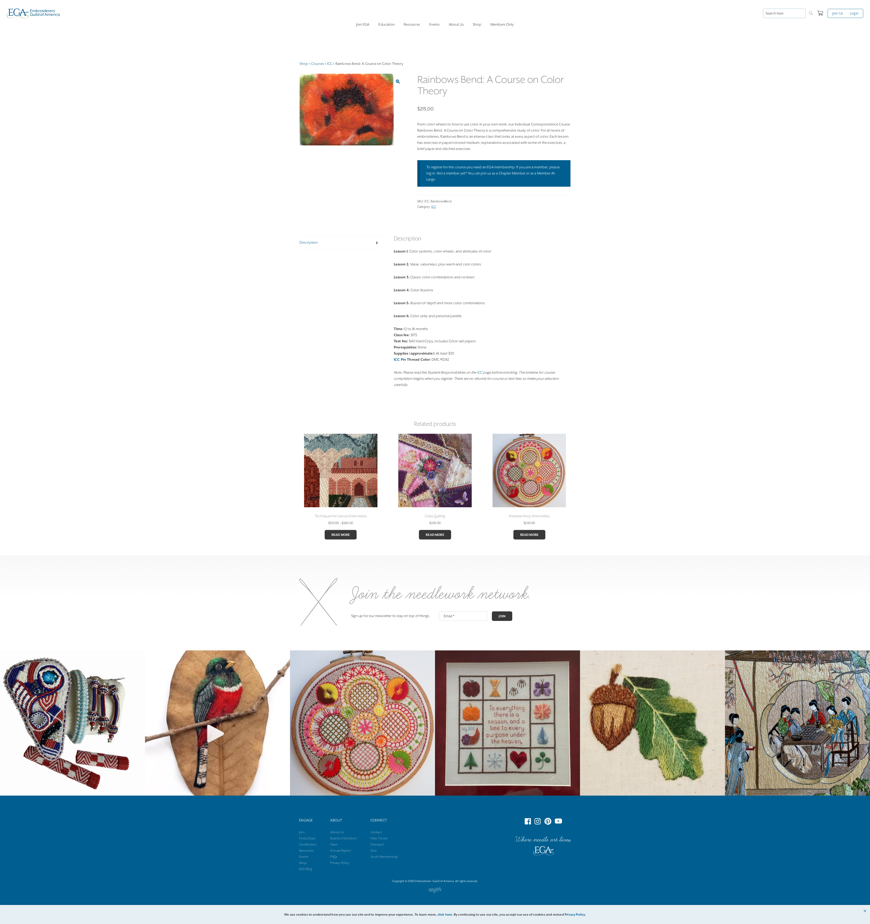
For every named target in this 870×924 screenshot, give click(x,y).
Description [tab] (309, 242)
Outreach (377, 844)
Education (386, 24)
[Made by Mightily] (435, 891)
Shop (477, 24)
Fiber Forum (379, 838)
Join (502, 616)
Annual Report (340, 850)
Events (434, 24)
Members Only (502, 24)
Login (854, 13)
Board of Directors (343, 838)
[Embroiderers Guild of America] (33, 13)
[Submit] (811, 13)
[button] (398, 81)
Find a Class (307, 838)
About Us (456, 24)
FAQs (333, 856)
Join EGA (362, 24)
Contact (376, 832)
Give (373, 850)
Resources (412, 24)
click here (444, 914)
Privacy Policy (339, 863)
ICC (330, 64)
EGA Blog (305, 869)
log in (430, 173)
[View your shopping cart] (820, 13)
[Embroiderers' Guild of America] (543, 852)
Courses (317, 64)
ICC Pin (400, 360)
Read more (340, 535)
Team (334, 844)
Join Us (837, 13)
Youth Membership (384, 856)
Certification (308, 844)
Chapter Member (512, 173)
